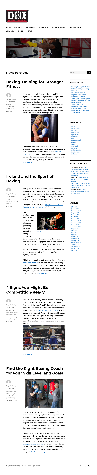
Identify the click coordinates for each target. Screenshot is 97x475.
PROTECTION (30, 27)
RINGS (20, 31)
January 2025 (75, 209)
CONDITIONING (75, 27)
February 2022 (75, 215)
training (12, 319)
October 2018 (75, 245)
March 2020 (75, 217)
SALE (30, 31)
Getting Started (11, 314)
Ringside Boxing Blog (13, 466)
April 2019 (74, 235)
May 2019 (74, 233)
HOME (8, 27)
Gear (72, 138)
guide (8, 397)
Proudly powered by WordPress (31, 466)
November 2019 (76, 223)
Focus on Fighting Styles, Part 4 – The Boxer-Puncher (80, 179)
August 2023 (75, 213)
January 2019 (75, 241)
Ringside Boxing (11, 99)
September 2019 (76, 227)
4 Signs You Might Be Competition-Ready (27, 289)
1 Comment (9, 111)
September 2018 (76, 247)
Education (14, 312)
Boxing (8, 104)
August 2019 (75, 229)
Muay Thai (74, 146)
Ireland (13, 201)
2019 (7, 394)
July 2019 (74, 231)
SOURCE (39, 232)
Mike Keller (74, 183)
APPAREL (10, 31)
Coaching (74, 130)
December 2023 (76, 211)
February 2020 (75, 219)
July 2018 (74, 250)
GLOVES (16, 27)
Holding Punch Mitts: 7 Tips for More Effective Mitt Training (80, 185)
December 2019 (76, 221)
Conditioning (10, 106)
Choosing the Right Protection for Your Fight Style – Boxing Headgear (80, 89)
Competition (10, 310)
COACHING (43, 27)
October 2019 (75, 225)
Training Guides (11, 108)
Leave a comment (12, 400)
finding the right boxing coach (46, 310)
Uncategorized (75, 152)
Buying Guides (75, 128)
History (8, 199)
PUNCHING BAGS (58, 27)
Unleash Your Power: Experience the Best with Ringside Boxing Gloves (79, 106)
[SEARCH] (89, 72)
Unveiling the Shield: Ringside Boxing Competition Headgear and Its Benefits (80, 101)
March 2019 (74, 237)
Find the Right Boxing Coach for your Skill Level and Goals (34, 370)
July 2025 (74, 207)
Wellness (74, 154)
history (8, 201)
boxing (11, 394)
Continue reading (29, 162)
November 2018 (76, 243)
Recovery (74, 148)
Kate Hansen (75, 171)
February (13, 395)
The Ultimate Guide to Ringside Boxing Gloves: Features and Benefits (78, 95)
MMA (72, 144)
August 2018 (75, 248)
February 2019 (75, 239)
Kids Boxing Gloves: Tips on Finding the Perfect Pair (80, 173)
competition (10, 317)
